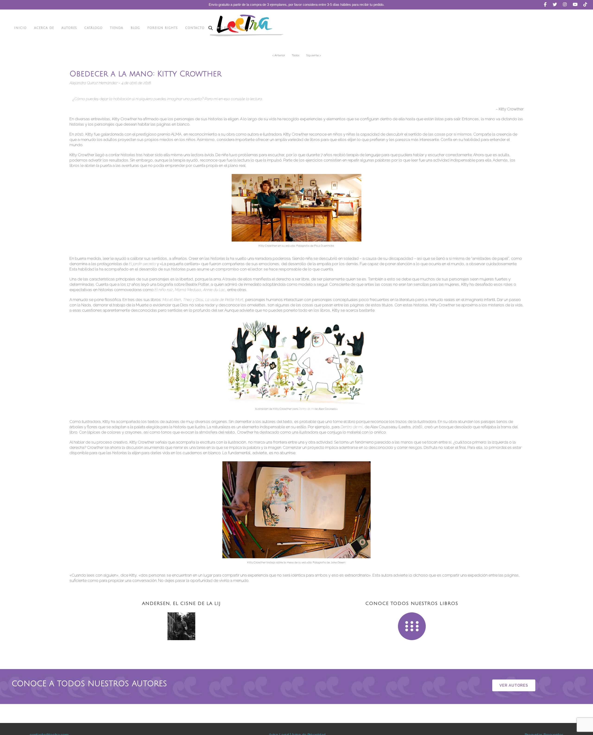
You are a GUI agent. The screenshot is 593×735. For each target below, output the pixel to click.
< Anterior (278, 55)
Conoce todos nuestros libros (411, 603)
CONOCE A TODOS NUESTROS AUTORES (89, 684)
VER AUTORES (513, 685)
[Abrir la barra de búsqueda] (210, 28)
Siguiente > (313, 55)
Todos (295, 55)
